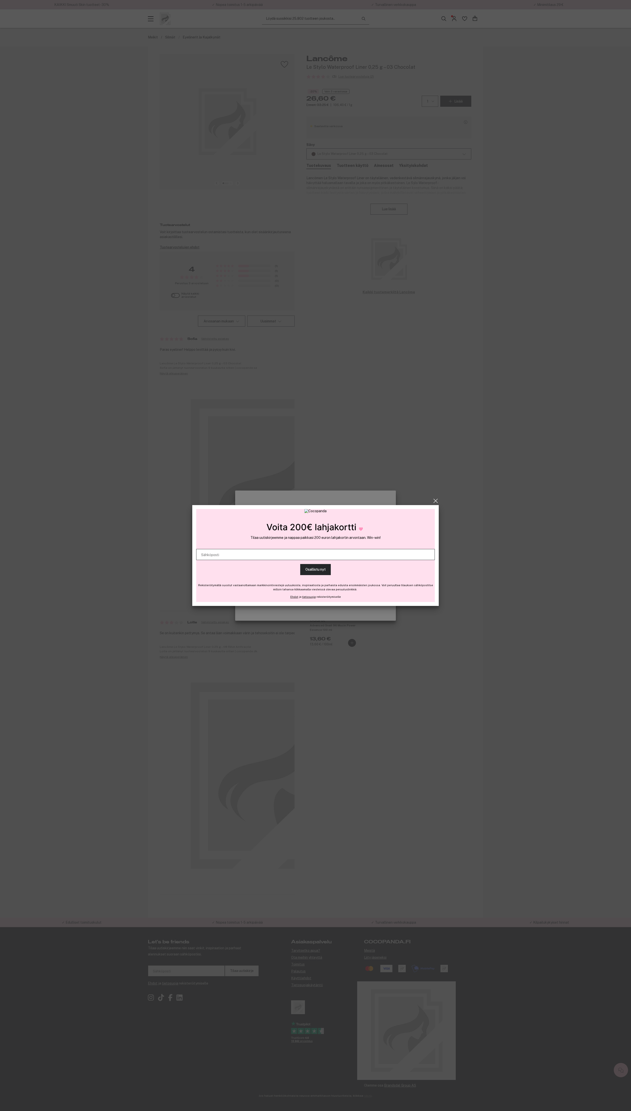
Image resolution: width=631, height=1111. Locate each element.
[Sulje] (436, 501)
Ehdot (294, 596)
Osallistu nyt (315, 569)
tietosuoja (309, 596)
